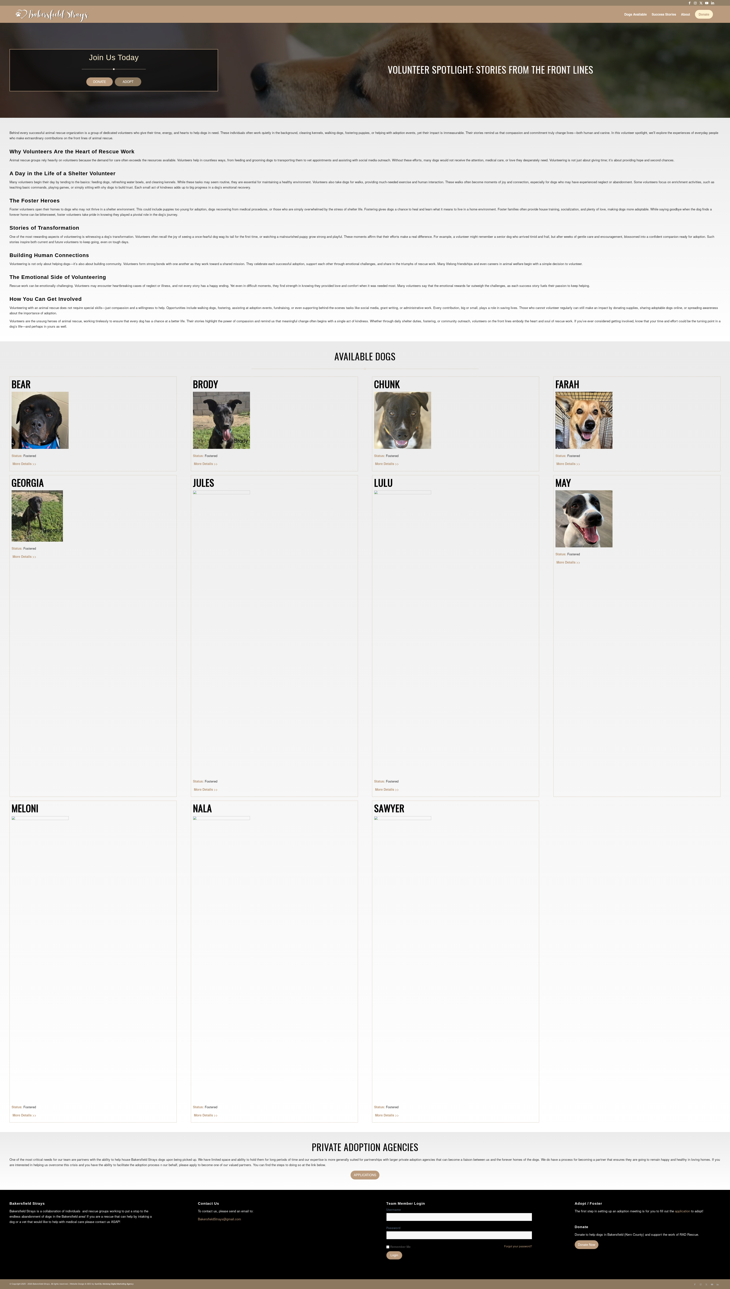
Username (393, 1209)
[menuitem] (635, 14)
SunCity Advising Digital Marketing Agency (114, 1283)
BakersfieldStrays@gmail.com (219, 1219)
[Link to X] (701, 3)
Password (393, 1228)
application (682, 1211)
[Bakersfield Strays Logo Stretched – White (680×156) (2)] (52, 14)
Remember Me (400, 1247)
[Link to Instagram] (695, 3)
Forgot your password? (518, 1246)
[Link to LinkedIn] (712, 3)
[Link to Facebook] (689, 3)
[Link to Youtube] (706, 3)
